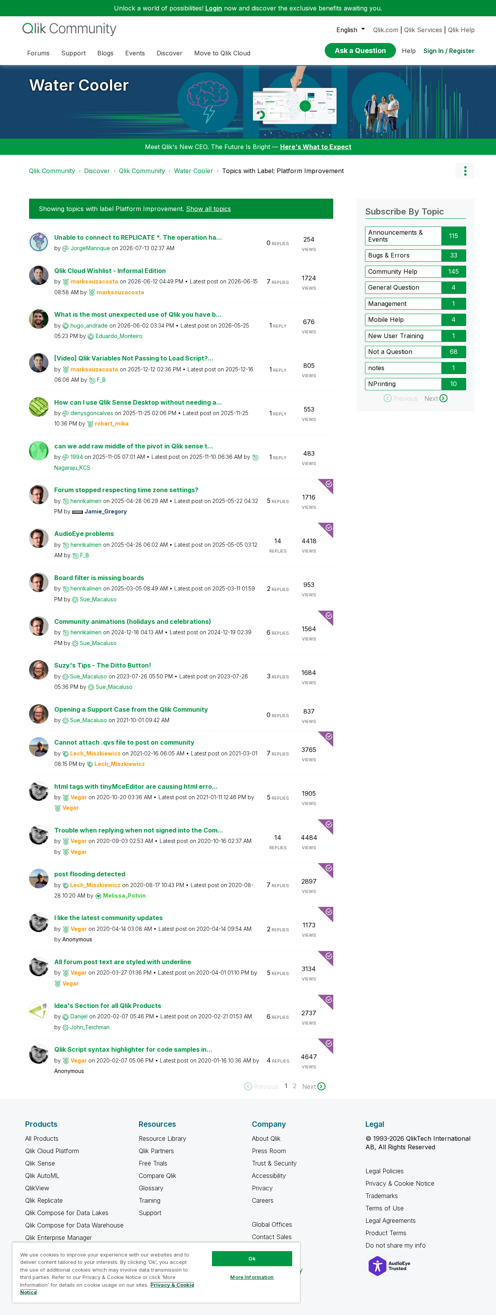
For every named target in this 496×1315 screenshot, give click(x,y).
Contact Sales (272, 1237)
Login (213, 8)
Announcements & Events (395, 235)
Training (149, 1200)
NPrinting (382, 384)
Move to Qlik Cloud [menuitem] (222, 53)
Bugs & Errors (389, 255)
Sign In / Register (449, 51)
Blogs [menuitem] (105, 53)
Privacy (262, 1188)
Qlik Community (52, 171)
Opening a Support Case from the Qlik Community (131, 709)
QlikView (37, 1188)
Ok (251, 1258)
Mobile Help (386, 319)
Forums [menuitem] (38, 53)
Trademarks (381, 1196)
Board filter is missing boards (99, 578)
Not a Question (390, 351)
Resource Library (162, 1138)
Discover (97, 171)
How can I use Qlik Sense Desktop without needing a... (138, 402)
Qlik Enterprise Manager (58, 1237)
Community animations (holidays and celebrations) (132, 621)
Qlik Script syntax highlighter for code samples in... (133, 1049)
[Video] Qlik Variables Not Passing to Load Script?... (134, 358)
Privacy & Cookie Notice (399, 1183)
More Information (252, 1277)
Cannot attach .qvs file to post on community (124, 742)
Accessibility (269, 1175)
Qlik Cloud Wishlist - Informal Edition (110, 271)
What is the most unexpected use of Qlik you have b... (138, 314)
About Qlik (266, 1138)
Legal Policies (384, 1171)
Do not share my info (396, 1245)
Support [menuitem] (73, 53)
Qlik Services (423, 30)
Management (387, 303)
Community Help (392, 271)
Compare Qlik (157, 1175)
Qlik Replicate (44, 1200)
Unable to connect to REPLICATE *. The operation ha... (138, 237)
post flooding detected (89, 874)
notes (376, 368)
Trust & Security (274, 1163)
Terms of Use (384, 1208)
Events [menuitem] (135, 53)
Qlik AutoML (42, 1175)
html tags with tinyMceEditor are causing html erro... (136, 786)
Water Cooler (79, 85)
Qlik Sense (40, 1163)
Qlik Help (461, 30)
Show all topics (208, 209)
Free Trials (153, 1163)
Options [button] (465, 171)
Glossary (151, 1188)
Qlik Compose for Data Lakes (66, 1213)
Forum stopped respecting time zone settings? (126, 490)
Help (409, 51)
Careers (263, 1200)
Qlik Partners (156, 1151)
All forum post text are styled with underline (122, 962)
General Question (393, 287)
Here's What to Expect (315, 147)
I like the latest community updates (108, 918)
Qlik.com (385, 30)
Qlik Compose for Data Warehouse (74, 1225)
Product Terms (385, 1233)
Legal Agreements (390, 1220)
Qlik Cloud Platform (52, 1151)
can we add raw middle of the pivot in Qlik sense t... (133, 446)
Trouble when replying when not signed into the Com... (138, 830)
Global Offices (272, 1224)
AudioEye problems (84, 533)
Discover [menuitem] (170, 53)
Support (150, 1213)
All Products (42, 1138)
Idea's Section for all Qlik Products (107, 1005)
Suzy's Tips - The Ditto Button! (102, 665)
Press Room (269, 1151)
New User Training (396, 336)
